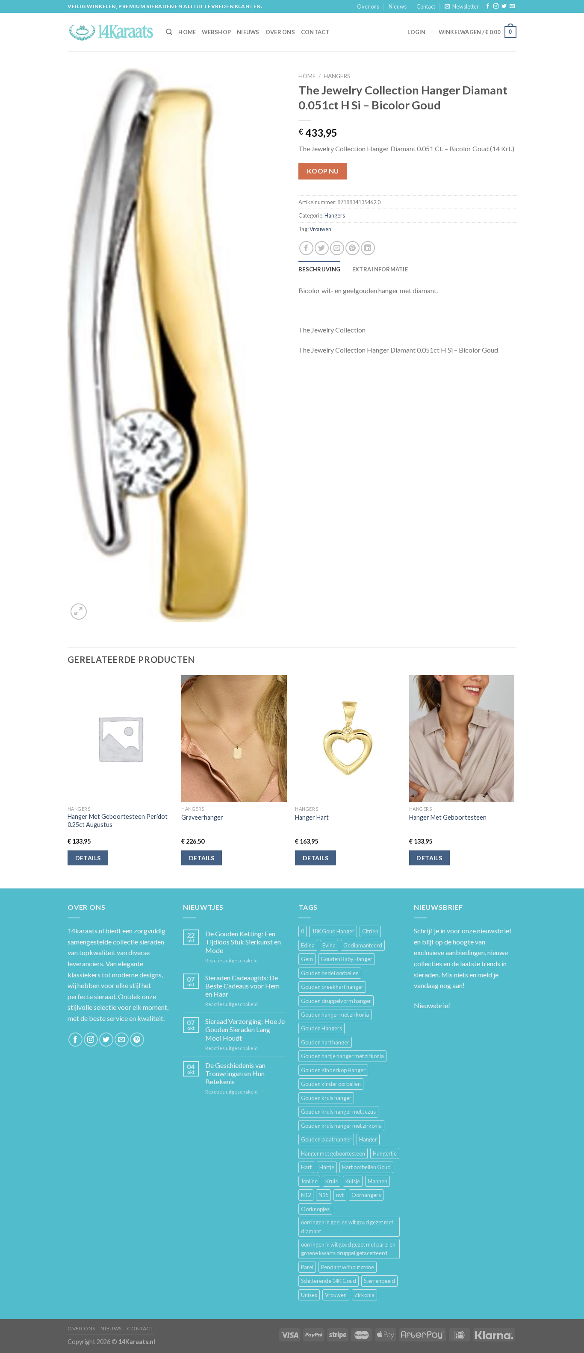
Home (307, 76)
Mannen (377, 1181)
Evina (329, 945)
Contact (425, 6)
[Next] (513, 781)
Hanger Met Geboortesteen (448, 817)
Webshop (216, 32)
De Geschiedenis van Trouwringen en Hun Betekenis (235, 1073)
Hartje (326, 1167)
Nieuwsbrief (432, 1005)
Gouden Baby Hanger (346, 959)
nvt (340, 1194)
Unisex (309, 1294)
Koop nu (323, 171)
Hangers (337, 76)
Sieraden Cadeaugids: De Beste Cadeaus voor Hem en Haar (242, 986)
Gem (307, 959)
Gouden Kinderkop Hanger (333, 1070)
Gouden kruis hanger (326, 1097)
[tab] (319, 269)
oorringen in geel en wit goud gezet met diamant (347, 1226)
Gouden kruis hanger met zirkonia (341, 1125)
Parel (307, 1267)
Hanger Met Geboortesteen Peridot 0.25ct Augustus (118, 820)
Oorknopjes (315, 1209)
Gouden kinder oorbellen (331, 1083)
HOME (187, 32)
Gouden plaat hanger (326, 1139)
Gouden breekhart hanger (332, 986)
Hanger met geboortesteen (333, 1153)
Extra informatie (380, 269)
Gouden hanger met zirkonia (335, 1014)
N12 (306, 1194)
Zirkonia (364, 1294)
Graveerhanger (202, 817)
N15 (323, 1194)
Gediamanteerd (362, 945)
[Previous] (68, 781)
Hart (306, 1167)
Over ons (368, 6)
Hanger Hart (312, 817)
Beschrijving (319, 269)
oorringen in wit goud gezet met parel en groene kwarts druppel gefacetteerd (348, 1248)
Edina (308, 945)
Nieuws (398, 6)
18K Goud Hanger (333, 931)
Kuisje (352, 1181)
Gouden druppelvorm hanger (336, 1000)
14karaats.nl (86, 931)
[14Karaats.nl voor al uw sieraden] (110, 32)
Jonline (309, 1181)
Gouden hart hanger (325, 1042)
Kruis (331, 1181)
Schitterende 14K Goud (328, 1280)
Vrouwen (320, 229)
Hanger (368, 1139)
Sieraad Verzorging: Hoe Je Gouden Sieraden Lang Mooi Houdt (245, 1029)
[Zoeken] (169, 32)
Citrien (370, 931)
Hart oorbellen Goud (366, 1167)
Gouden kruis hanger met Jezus (338, 1111)
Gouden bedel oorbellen (330, 973)
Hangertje (385, 1153)
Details (88, 858)
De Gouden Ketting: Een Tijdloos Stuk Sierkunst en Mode (243, 941)
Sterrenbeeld (379, 1280)
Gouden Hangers (321, 1028)
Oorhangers (366, 1194)
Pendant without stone (347, 1267)
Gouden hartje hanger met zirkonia (342, 1056)
